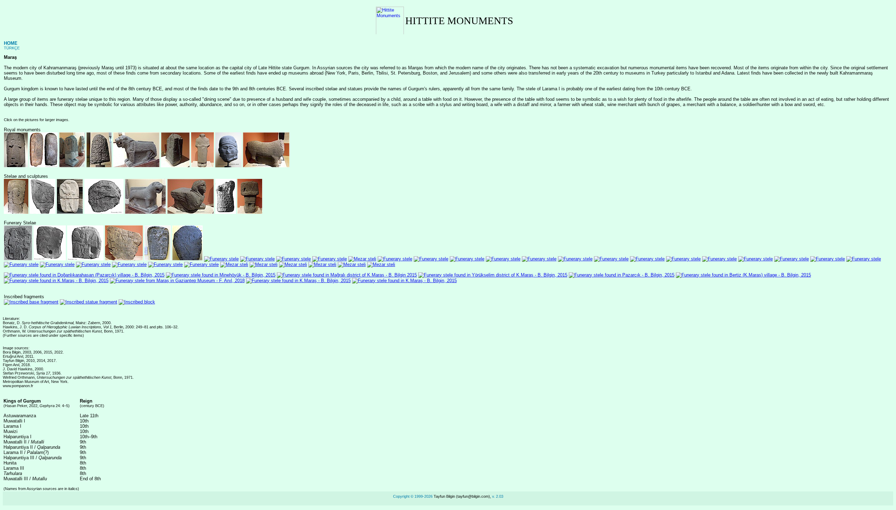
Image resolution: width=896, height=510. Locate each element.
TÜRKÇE (12, 48)
